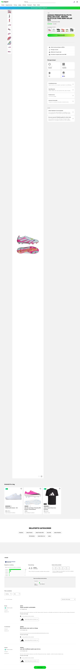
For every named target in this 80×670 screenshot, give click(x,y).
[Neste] (41, 476)
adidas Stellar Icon (41, 536)
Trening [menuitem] (15, 5)
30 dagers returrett (54, 49)
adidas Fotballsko (57, 532)
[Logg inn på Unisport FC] (74, 1)
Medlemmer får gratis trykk (56, 52)
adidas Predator (29, 532)
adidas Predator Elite (40, 532)
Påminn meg (60, 35)
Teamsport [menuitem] (29, 5)
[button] (9, 16)
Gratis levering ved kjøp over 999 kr (58, 47)
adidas (49, 536)
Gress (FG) (49, 532)
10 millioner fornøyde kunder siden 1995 (58, 54)
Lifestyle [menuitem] (24, 5)
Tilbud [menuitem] (34, 5)
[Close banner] (78, 8)
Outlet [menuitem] (38, 5)
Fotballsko (21, 532)
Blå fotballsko (32, 536)
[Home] (4, 2)
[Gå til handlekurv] (77, 1)
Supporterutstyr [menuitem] (9, 5)
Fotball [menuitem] (2, 5)
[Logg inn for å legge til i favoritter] (21, 489)
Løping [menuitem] (19, 5)
